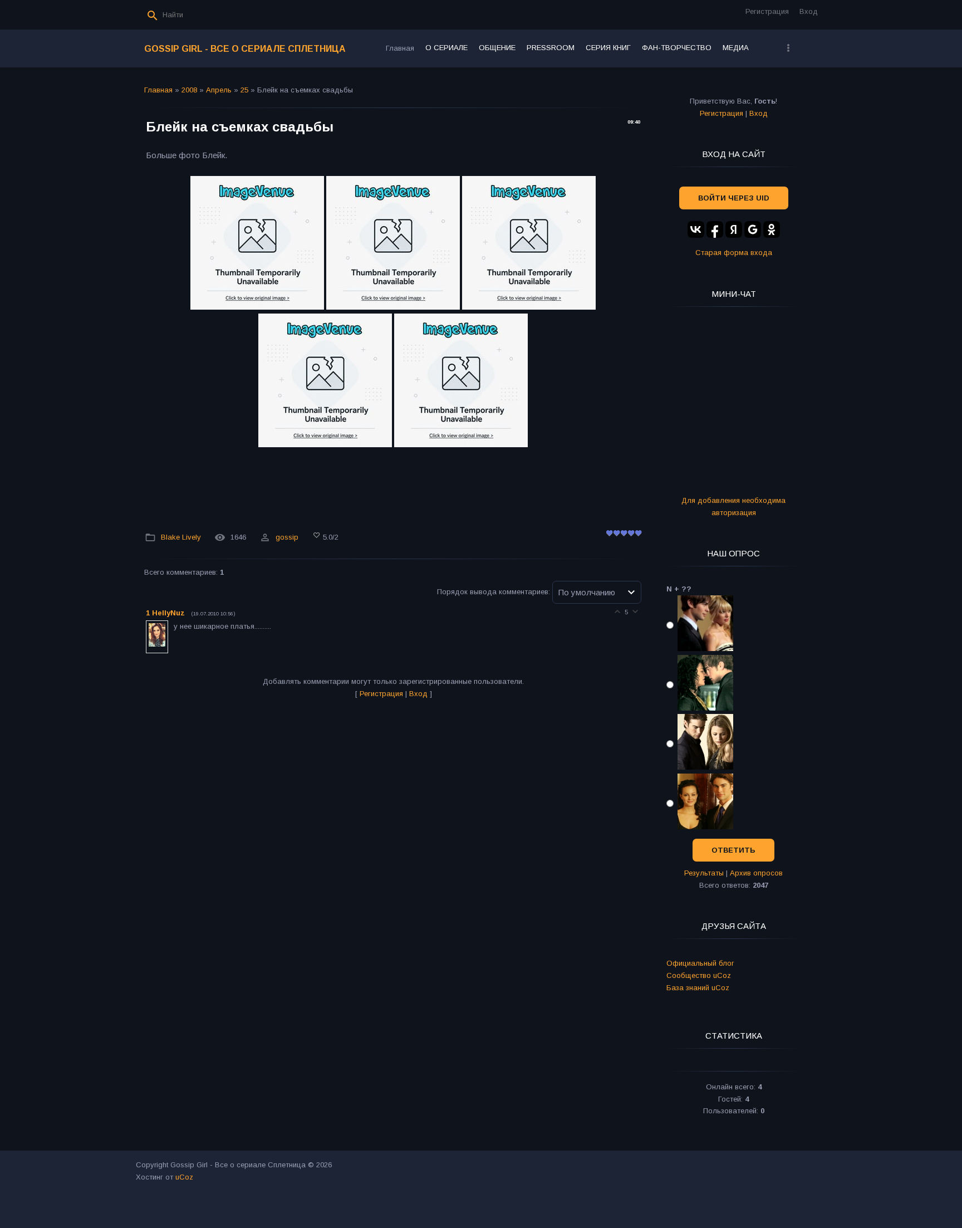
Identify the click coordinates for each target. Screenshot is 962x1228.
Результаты (704, 873)
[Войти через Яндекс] (733, 229)
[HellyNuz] (172, 626)
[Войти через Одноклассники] (771, 229)
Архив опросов (756, 873)
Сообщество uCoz (698, 975)
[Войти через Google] (752, 229)
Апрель (219, 90)
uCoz (184, 1177)
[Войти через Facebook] (714, 229)
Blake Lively (181, 537)
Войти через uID (733, 198)
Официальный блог (700, 963)
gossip (287, 537)
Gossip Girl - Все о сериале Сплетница (245, 48)
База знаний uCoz (697, 988)
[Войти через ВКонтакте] (696, 229)
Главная (158, 90)
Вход (808, 11)
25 (244, 90)
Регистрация (767, 11)
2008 (189, 90)
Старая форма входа (733, 252)
